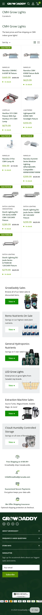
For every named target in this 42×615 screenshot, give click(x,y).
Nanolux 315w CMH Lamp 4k (8, 160)
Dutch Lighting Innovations (8, 207)
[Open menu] (3, 4)
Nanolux (6, 67)
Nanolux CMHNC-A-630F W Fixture (9, 71)
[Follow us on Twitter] (8, 524)
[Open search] (28, 3)
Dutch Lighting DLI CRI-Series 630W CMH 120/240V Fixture (10, 216)
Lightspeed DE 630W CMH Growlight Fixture (30, 116)
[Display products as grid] (35, 42)
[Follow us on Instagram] (12, 524)
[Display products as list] (39, 42)
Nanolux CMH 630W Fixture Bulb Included (31, 73)
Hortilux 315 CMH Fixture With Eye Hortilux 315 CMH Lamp (9, 117)
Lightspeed (27, 110)
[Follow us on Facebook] (4, 524)
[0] (37, 3)
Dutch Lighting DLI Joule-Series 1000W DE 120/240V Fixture (31, 213)
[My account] (33, 3)
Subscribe (10, 574)
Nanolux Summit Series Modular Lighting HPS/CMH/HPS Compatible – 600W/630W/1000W (31, 165)
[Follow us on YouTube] (17, 524)
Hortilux (6, 110)
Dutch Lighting (29, 206)
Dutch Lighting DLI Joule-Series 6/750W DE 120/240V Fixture (10, 261)
